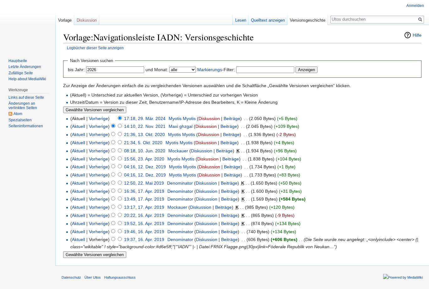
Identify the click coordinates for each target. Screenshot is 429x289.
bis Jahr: (76, 69)
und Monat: (156, 69)
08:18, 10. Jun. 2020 (144, 150)
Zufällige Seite (20, 73)
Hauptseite (17, 61)
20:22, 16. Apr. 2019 (144, 215)
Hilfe (417, 35)
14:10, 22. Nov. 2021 (145, 126)
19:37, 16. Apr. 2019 (144, 239)
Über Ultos (92, 277)
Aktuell (78, 126)
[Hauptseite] (28, 25)
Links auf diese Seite (26, 97)
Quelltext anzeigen (268, 20)
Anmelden (415, 5)
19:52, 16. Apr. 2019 (144, 223)
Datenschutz (71, 277)
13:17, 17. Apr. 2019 (144, 207)
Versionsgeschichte (307, 20)
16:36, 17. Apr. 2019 (144, 191)
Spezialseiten (20, 120)
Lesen (240, 20)
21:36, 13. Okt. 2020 (144, 134)
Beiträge (232, 118)
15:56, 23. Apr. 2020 (144, 158)
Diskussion (209, 118)
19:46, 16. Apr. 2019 (144, 231)
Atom (18, 114)
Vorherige (98, 118)
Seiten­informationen (25, 126)
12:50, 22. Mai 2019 (144, 183)
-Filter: (216, 69)
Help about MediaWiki (27, 79)
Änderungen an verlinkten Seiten (22, 105)
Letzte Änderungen (24, 67)
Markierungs (209, 69)
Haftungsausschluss (120, 277)
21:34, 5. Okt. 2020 (143, 142)
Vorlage (65, 20)
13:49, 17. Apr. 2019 (144, 199)
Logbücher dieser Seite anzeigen (95, 48)
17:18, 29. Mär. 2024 (145, 118)
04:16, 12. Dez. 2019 (145, 166)
